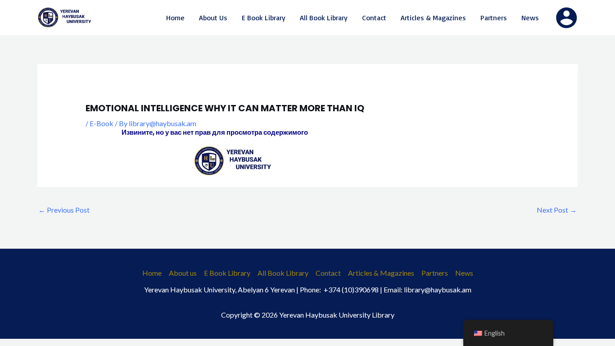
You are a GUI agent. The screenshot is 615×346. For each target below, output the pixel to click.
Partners (434, 273)
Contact (328, 273)
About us (183, 273)
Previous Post (64, 209)
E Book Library (227, 273)
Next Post (557, 209)
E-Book (101, 123)
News (464, 273)
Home (152, 273)
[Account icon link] (566, 17)
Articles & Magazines (381, 273)
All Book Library (283, 273)
